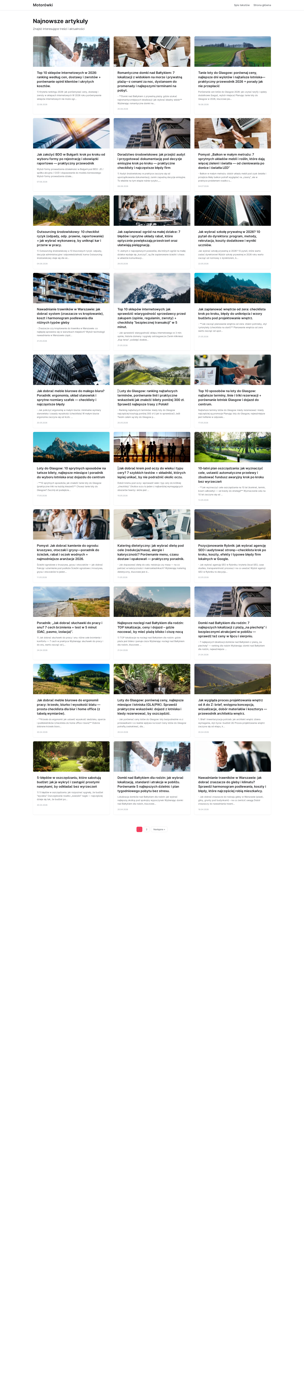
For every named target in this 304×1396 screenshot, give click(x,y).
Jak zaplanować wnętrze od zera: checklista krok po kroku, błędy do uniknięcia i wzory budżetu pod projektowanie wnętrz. (232, 313)
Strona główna (262, 5)
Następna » (159, 829)
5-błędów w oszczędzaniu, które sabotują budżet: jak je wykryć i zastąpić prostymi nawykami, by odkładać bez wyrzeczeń (69, 782)
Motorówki (43, 5)
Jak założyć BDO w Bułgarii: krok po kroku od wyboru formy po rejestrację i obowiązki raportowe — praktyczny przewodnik (71, 159)
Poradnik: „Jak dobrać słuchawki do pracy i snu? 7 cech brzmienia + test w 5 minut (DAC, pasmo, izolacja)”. (69, 627)
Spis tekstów (242, 5)
